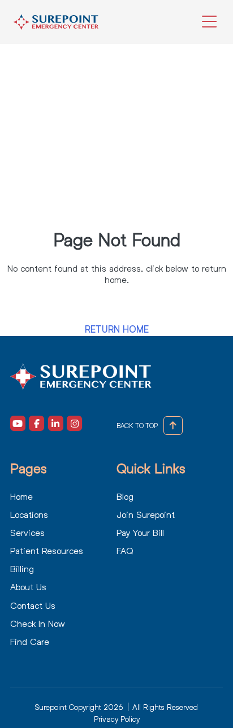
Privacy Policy (117, 718)
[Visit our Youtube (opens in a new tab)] (17, 423)
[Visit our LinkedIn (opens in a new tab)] (55, 423)
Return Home (117, 329)
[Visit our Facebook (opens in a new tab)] (36, 423)
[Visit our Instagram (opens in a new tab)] (74, 423)
